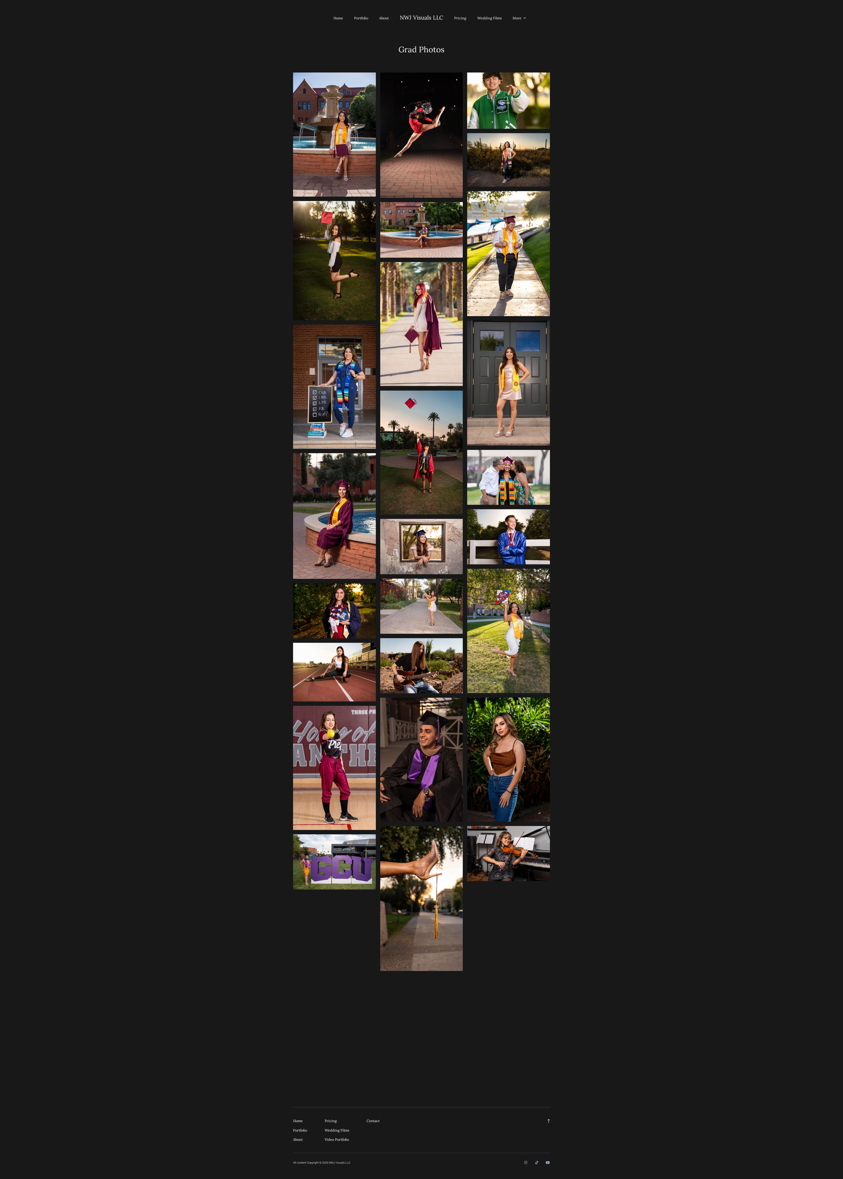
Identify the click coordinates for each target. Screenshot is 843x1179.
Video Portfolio (337, 1139)
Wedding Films (489, 18)
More (517, 18)
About (384, 18)
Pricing (460, 18)
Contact (373, 1121)
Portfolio (361, 18)
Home (338, 18)
